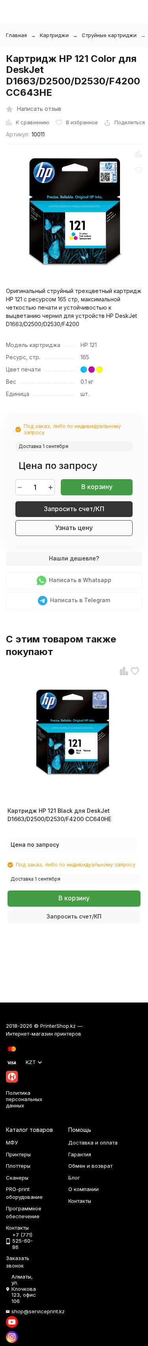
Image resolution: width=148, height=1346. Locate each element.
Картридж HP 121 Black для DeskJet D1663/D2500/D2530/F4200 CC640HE (59, 814)
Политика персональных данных (24, 1099)
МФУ (12, 1142)
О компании (83, 1189)
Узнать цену (74, 528)
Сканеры (17, 1177)
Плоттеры (18, 1166)
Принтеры (18, 1154)
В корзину (96, 487)
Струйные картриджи (109, 35)
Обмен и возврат (90, 1166)
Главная (16, 35)
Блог (74, 1177)
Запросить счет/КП (74, 509)
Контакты (79, 1201)
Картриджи (54, 35)
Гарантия (79, 1154)
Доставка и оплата (93, 1142)
